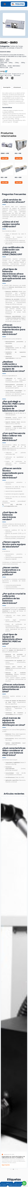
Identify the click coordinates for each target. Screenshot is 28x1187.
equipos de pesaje (7, 48)
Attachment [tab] (17, 87)
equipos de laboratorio (15, 1185)
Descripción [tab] (6, 87)
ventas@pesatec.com (10, 506)
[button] (4, 4)
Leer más (4, 158)
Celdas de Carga (16, 46)
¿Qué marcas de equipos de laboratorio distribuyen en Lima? (13, 721)
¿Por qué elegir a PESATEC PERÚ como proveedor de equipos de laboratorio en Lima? (13, 406)
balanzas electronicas (15, 524)
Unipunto (18, 48)
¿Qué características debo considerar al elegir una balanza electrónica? (13, 752)
